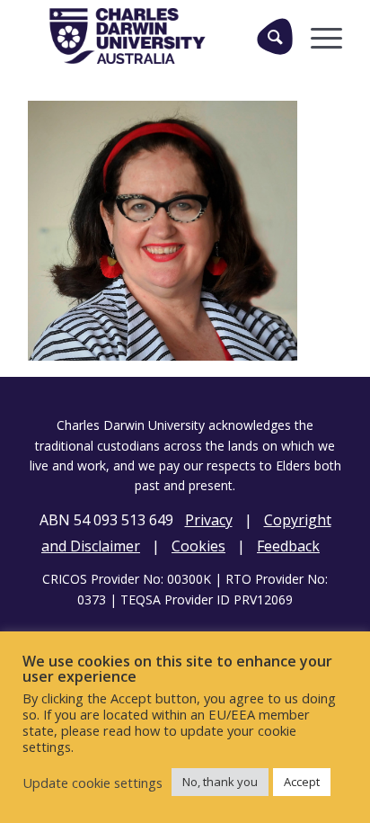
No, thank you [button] (220, 782)
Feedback (288, 546)
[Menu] (317, 36)
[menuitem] (268, 36)
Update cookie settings (92, 782)
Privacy (209, 520)
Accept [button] (302, 782)
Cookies (198, 546)
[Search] (275, 36)
